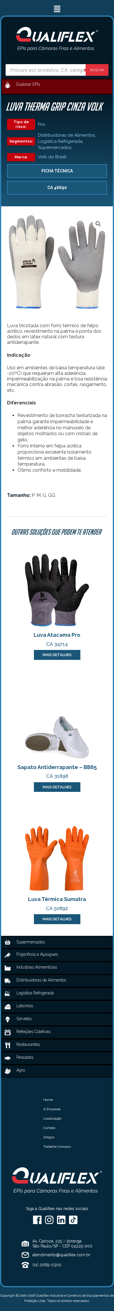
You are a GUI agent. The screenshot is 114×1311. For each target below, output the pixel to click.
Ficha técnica (57, 171)
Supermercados (54, 147)
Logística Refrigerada (60, 141)
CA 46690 (57, 187)
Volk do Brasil (52, 156)
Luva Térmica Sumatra (57, 899)
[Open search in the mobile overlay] (57, 70)
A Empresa (52, 1109)
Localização (52, 1118)
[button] (57, 9)
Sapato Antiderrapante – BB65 (57, 767)
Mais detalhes (57, 655)
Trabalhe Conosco (57, 1146)
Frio (41, 124)
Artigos (48, 1137)
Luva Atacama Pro (57, 635)
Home (48, 1100)
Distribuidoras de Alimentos (66, 135)
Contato (49, 1128)
